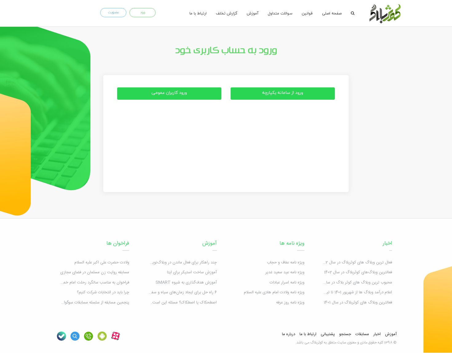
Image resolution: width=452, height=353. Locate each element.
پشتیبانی (328, 334)
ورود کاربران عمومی (169, 92)
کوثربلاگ (316, 342)
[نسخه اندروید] (102, 336)
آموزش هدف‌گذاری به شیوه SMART (186, 282)
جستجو (345, 334)
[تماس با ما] (88, 336)
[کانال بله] (61, 336)
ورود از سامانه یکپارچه (282, 92)
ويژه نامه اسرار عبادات (287, 282)
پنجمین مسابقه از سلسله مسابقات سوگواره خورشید (87, 302)
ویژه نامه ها (292, 243)
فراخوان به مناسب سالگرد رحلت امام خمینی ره (91, 282)
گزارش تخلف (226, 13)
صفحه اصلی (332, 13)
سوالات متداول (280, 13)
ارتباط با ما (198, 13)
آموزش (253, 13)
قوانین (307, 13)
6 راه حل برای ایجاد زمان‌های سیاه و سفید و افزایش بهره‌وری (167, 292)
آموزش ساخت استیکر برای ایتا (192, 272)
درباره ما (288, 334)
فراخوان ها (117, 243)
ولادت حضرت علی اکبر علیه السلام (101, 262)
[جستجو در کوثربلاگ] (75, 336)
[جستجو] (352, 13)
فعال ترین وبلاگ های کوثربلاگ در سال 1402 (356, 262)
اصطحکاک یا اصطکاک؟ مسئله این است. (184, 302)
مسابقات (362, 334)
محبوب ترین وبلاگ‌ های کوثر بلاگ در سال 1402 (353, 282)
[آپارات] (115, 336)
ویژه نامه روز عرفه (290, 302)
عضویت (113, 12)
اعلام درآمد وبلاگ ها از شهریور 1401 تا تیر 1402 (354, 292)
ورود (142, 12)
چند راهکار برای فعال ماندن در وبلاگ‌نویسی (181, 262)
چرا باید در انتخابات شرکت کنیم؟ (103, 292)
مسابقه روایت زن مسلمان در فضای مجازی (94, 272)
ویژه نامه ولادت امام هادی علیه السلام (274, 292)
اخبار (387, 243)
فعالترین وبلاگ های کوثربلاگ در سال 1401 (358, 302)
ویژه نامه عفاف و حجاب (285, 262)
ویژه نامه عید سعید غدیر (284, 272)
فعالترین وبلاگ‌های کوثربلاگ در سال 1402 (358, 272)
